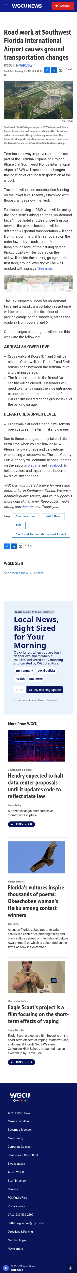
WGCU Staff (27, 65)
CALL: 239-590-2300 (20, 1214)
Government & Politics (20, 769)
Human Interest (16, 881)
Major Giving (15, 1138)
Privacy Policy (16, 1206)
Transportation (25, 516)
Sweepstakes (16, 1163)
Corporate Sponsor (20, 1146)
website (34, 465)
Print (68, 69)
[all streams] (72, 1268)
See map (45, 268)
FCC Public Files (17, 1197)
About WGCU (16, 1172)
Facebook (55, 465)
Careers (13, 1189)
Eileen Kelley (14, 805)
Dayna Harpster (16, 1030)
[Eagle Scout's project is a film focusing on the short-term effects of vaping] (36, 977)
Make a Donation (18, 1121)
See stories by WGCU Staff (23, 573)
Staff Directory (17, 1180)
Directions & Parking (20, 1231)
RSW (19, 525)
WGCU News (53, 516)
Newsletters (15, 1248)
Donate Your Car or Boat (23, 1155)
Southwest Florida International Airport (41, 534)
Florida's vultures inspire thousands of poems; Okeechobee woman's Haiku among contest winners (36, 901)
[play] (6, 1268)
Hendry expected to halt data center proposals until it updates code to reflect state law (35, 786)
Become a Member (20, 1129)
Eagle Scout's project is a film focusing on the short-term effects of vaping (38, 1014)
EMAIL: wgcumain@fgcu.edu (26, 1223)
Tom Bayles (13, 924)
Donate (64, 6)
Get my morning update (45, 690)
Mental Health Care (18, 1001)
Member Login (17, 1240)
